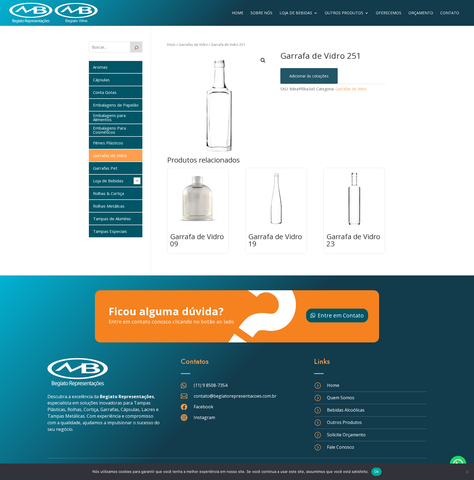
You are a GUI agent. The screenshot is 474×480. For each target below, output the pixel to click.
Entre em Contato (341, 315)
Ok (376, 471)
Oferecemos (388, 13)
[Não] (467, 472)
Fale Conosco (340, 447)
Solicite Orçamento (346, 435)
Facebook (203, 407)
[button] (263, 60)
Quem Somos (340, 398)
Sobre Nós (261, 13)
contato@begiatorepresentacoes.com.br (235, 396)
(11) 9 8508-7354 (210, 385)
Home (237, 13)
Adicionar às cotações (309, 76)
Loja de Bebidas (296, 13)
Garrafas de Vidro (193, 44)
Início (171, 44)
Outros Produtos (344, 13)
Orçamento (420, 13)
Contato (449, 13)
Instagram (204, 417)
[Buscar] (136, 46)
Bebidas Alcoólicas (346, 410)
